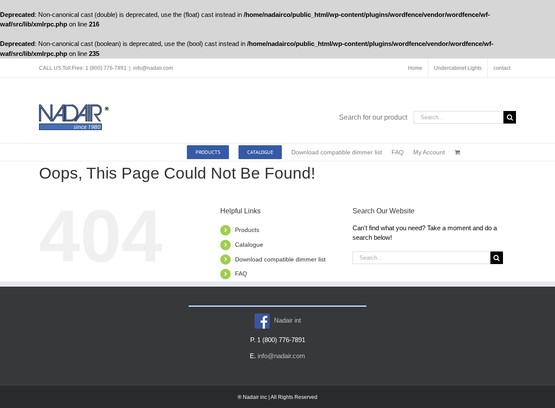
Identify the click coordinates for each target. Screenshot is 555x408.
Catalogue (249, 244)
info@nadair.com (153, 68)
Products (247, 229)
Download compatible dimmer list (280, 259)
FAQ (241, 273)
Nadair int (287, 320)
